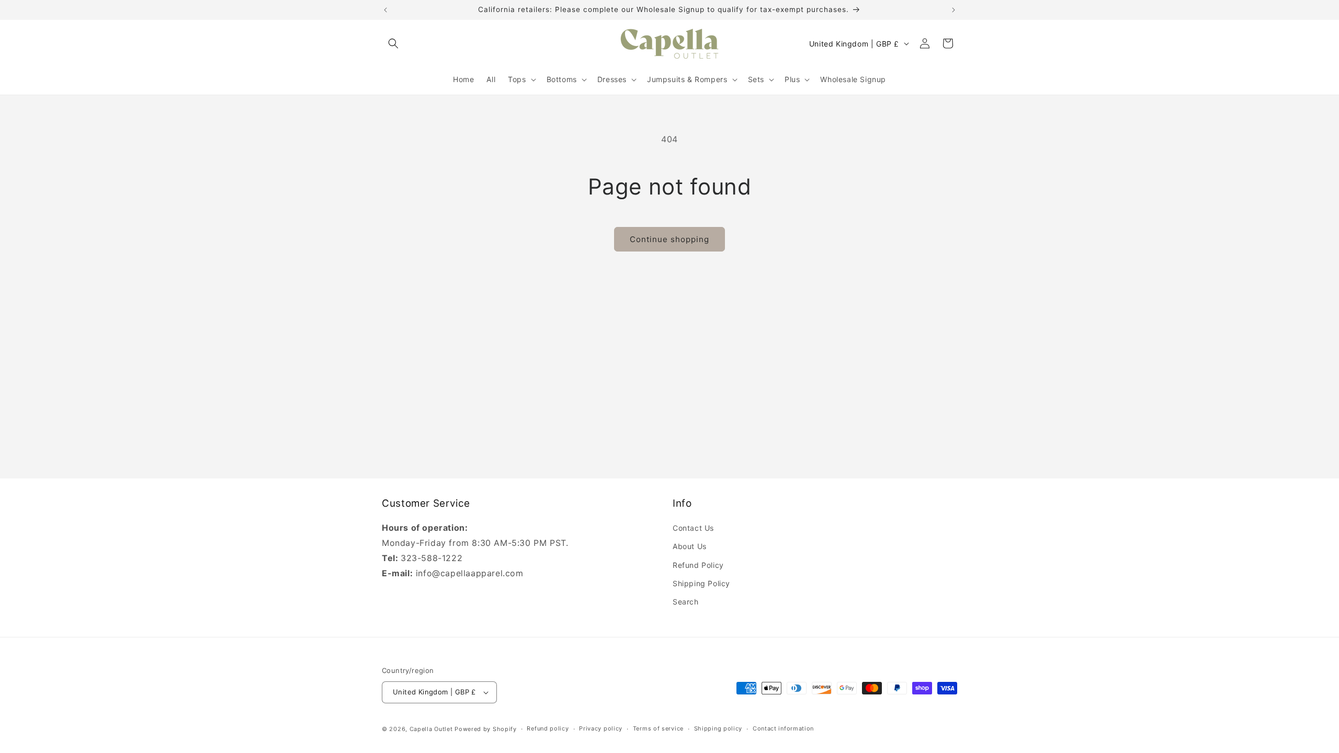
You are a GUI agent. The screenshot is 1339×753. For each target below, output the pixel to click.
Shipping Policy (701, 583)
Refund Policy (698, 565)
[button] (393, 43)
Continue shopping (669, 239)
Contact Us (693, 527)
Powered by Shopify (486, 729)
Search (686, 601)
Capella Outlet (431, 729)
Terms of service (658, 728)
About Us (690, 546)
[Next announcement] (953, 10)
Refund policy (548, 728)
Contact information (783, 728)
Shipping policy (718, 728)
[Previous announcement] (385, 10)
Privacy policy (600, 728)
